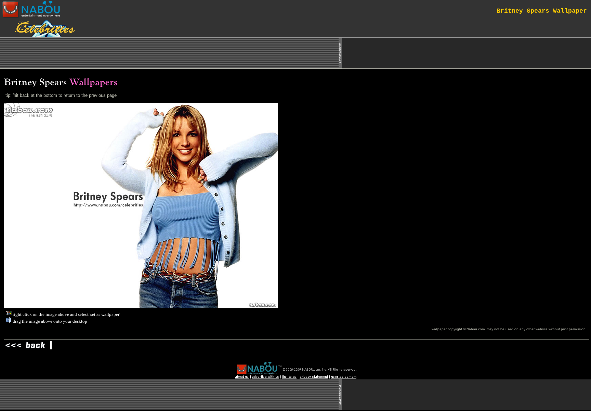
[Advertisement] (466, 53)
